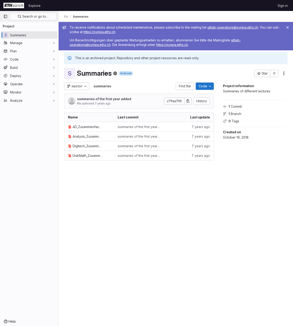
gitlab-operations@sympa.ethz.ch (232, 27)
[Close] (287, 27)
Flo (79, 103)
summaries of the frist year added (104, 99)
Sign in (283, 6)
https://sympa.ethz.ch (99, 32)
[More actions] (284, 73)
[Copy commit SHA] (188, 101)
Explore (35, 6)
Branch (234, 114)
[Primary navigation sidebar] (5, 16)
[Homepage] (14, 5)
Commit (235, 106)
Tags (233, 121)
